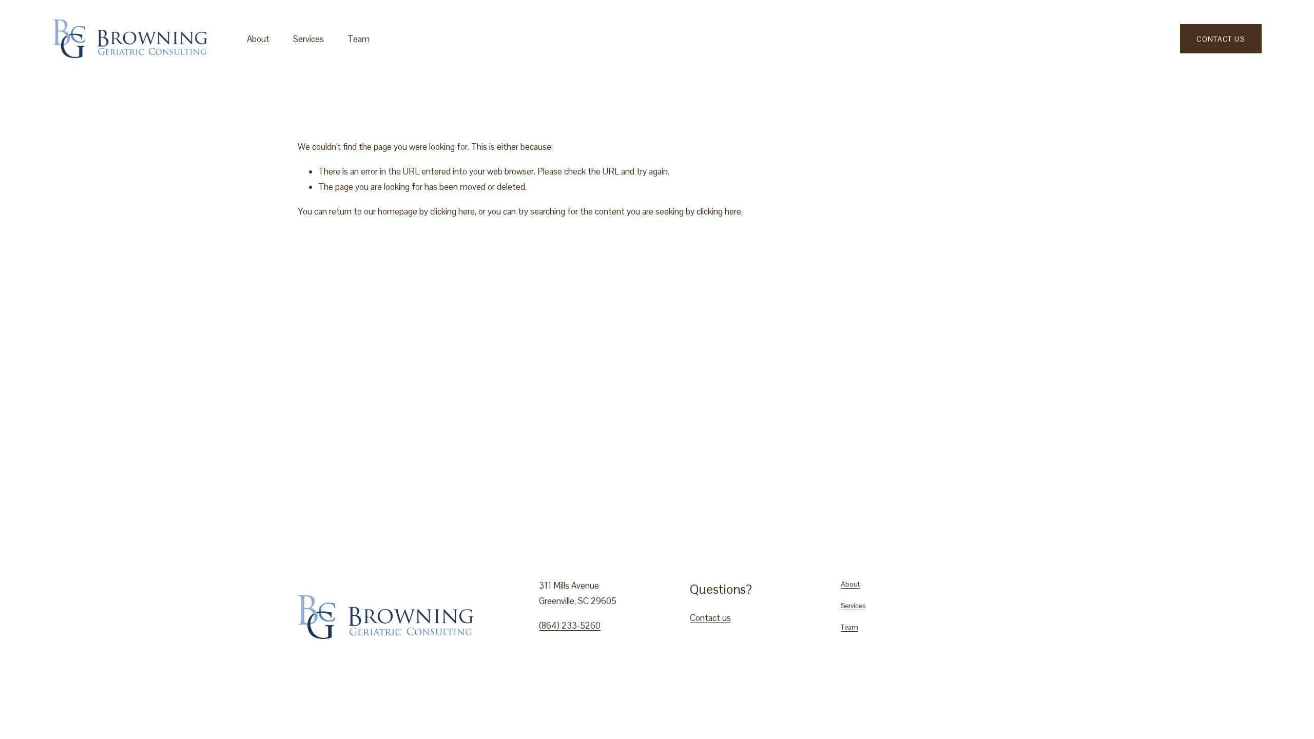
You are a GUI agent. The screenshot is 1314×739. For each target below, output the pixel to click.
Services (308, 39)
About (258, 39)
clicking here (452, 211)
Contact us (710, 618)
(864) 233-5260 (570, 625)
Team (358, 39)
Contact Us (1220, 39)
